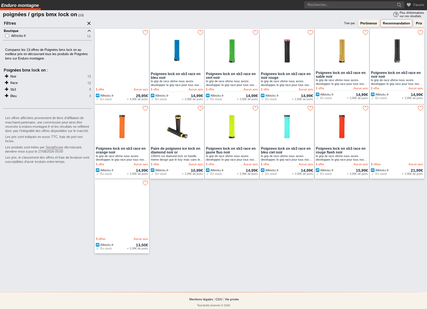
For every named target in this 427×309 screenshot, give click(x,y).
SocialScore (54, 147)
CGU (219, 299)
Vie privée (232, 299)
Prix (419, 23)
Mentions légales (201, 299)
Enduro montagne (20, 5)
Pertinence (368, 23)
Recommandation (396, 23)
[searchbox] (341, 4)
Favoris (418, 5)
